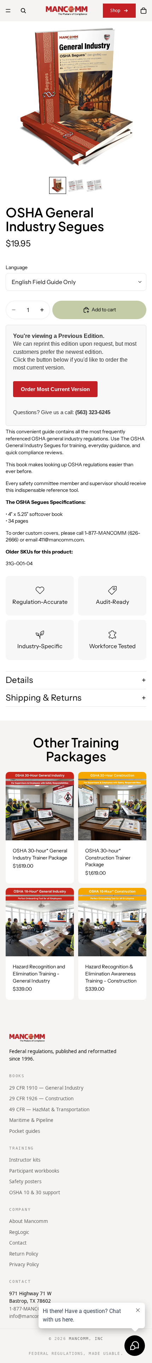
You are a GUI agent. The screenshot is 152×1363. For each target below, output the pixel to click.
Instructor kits (24, 1160)
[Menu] (8, 10)
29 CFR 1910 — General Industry (46, 1088)
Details (19, 680)
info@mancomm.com (33, 1316)
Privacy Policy (24, 1265)
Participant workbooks (34, 1171)
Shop (115, 10)
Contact (18, 1243)
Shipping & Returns (43, 697)
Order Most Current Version (55, 389)
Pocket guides (24, 1131)
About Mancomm (28, 1221)
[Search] (23, 10)
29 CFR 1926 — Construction (41, 1098)
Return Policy (23, 1254)
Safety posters (25, 1181)
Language (17, 267)
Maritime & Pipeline (31, 1120)
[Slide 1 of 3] (57, 185)
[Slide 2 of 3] (76, 185)
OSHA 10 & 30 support (34, 1192)
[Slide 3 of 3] (94, 185)
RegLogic (19, 1232)
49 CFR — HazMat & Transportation (49, 1109)
